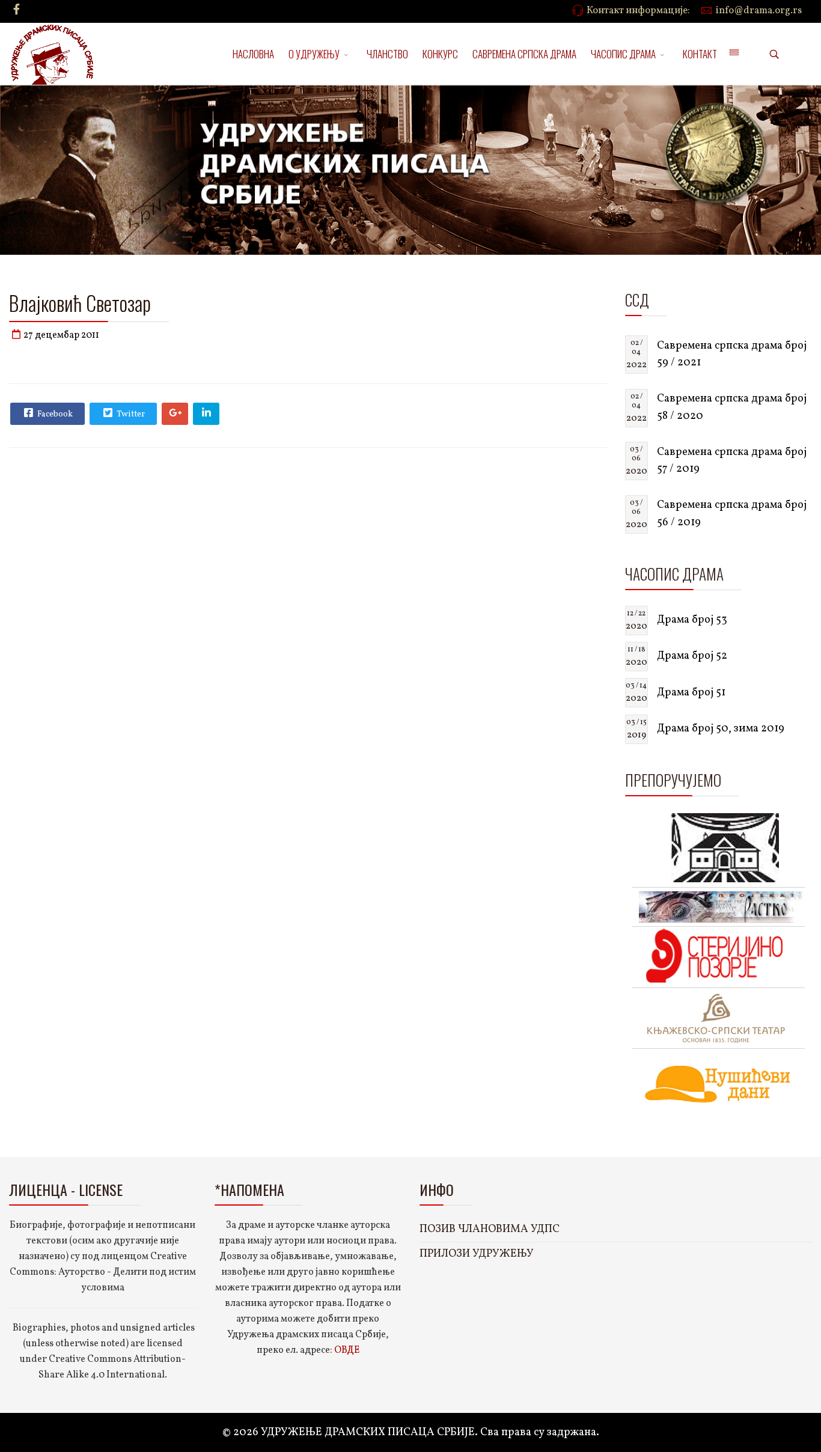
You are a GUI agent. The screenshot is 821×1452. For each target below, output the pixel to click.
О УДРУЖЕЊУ (314, 53)
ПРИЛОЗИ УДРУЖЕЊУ (477, 1253)
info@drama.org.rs (759, 10)
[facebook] (16, 10)
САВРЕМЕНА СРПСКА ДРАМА (524, 53)
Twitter (130, 414)
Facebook (54, 414)
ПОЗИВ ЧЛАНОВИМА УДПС (490, 1229)
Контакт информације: (638, 10)
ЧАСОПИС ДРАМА (623, 53)
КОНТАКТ (700, 53)
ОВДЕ (346, 1350)
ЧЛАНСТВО (387, 53)
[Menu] (733, 54)
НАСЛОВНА (253, 53)
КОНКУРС (440, 53)
